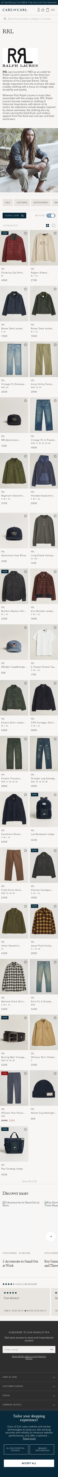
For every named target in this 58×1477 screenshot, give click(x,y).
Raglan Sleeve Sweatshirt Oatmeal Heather (42, 273)
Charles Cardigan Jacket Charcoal (41, 890)
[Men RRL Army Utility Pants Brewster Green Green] (44, 359)
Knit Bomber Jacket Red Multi (42, 611)
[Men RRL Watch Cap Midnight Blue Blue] (44, 1088)
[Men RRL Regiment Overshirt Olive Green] (14, 471)
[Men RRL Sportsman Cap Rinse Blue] (14, 530)
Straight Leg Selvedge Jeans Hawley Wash (43, 778)
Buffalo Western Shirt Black (13, 611)
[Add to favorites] (24, 234)
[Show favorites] (42, 9)
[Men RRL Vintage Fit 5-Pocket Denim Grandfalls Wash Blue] (44, 415)
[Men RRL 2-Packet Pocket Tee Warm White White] (44, 642)
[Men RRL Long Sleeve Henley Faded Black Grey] (44, 530)
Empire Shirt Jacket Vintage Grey (12, 722)
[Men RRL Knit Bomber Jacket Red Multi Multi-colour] (44, 586)
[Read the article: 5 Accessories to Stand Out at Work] (21, 1236)
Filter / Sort (12, 215)
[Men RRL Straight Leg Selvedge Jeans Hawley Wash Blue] (44, 753)
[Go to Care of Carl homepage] (15, 10)
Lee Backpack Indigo (42, 834)
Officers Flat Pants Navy (12, 1113)
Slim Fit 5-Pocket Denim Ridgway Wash (43, 1001)
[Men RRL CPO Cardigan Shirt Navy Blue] (44, 698)
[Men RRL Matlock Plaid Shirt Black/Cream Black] (14, 976)
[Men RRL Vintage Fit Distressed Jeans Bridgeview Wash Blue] (14, 359)
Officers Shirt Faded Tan (42, 1057)
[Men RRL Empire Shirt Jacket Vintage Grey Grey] (14, 698)
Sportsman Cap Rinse (13, 555)
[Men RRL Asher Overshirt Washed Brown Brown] (14, 921)
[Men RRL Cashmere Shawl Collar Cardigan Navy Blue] (14, 809)
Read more (29, 1438)
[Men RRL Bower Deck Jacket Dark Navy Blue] (14, 303)
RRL (3, 269)
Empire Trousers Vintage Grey (10, 778)
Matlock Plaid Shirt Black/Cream (12, 1001)
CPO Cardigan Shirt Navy (42, 722)
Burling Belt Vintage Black (12, 1057)
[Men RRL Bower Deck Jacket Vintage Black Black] (44, 303)
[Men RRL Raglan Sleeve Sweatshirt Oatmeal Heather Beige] (44, 248)
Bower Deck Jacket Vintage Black (41, 328)
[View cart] (47, 10)
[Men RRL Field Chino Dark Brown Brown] (14, 865)
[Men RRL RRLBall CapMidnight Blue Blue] (14, 642)
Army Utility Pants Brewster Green (41, 384)
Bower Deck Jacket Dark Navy (11, 328)
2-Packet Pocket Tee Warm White (42, 667)
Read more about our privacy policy (29, 1357)
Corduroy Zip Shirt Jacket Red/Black (12, 273)
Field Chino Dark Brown (11, 890)
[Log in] (39, 10)
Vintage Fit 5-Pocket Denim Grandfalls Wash (43, 440)
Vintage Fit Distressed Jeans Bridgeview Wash (14, 384)
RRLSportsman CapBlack (9, 440)
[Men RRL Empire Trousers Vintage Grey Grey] (14, 753)
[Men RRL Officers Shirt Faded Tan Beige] (44, 1032)
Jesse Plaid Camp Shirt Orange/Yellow (42, 945)
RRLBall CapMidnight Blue (13, 667)
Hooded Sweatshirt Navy (42, 496)
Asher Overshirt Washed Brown (10, 945)
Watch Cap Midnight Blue (42, 1113)
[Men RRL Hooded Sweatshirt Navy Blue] (44, 471)
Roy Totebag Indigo (12, 1168)
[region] (29, 1302)
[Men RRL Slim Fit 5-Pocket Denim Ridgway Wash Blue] (44, 976)
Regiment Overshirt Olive (12, 496)
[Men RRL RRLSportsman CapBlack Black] (14, 415)
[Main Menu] (53, 10)
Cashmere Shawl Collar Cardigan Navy (13, 834)
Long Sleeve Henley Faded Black (42, 555)
